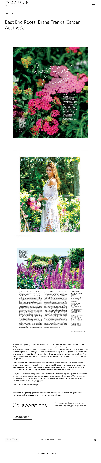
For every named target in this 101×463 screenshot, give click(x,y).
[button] (93, 3)
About (41, 440)
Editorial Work (49, 440)
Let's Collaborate (22, 417)
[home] (17, 3)
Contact (59, 440)
